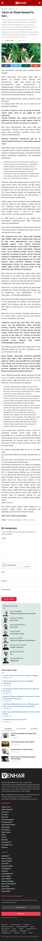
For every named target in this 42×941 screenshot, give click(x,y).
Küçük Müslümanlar (21, 926)
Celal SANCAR (6, 868)
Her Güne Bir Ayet (15, 924)
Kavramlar (4, 817)
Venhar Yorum (6, 807)
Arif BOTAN (5, 863)
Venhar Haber (9, 40)
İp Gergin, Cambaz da (16, 647)
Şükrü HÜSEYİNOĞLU (17, 625)
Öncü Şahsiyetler (6, 822)
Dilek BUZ (4, 871)
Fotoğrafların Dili (6, 845)
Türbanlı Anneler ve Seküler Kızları (22, 749)
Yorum (3, 538)
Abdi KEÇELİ (5, 856)
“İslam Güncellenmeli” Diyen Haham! (22, 742)
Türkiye (10, 9)
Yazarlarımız (26, 924)
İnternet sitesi (5, 589)
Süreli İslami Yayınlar (8, 824)
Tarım (32, 520)
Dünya (3, 835)
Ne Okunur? (5, 812)
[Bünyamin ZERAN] (6, 640)
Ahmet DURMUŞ (16, 611)
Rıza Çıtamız (14, 627)
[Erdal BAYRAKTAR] (6, 660)
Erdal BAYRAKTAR (16, 658)
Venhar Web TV (6, 842)
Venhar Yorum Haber (7, 926)
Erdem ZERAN (6, 876)
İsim (3, 572)
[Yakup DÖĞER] (6, 633)
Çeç (11, 654)
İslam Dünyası (6, 832)
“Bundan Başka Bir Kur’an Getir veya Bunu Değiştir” (20, 675)
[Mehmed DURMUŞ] (6, 620)
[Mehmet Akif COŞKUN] (6, 647)
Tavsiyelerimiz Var (31, 928)
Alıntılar (32, 926)
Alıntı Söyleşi (5, 827)
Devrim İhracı (14, 620)
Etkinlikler (4, 840)
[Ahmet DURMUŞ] (6, 613)
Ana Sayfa (4, 9)
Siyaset (16, 9)
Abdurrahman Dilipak (14, 520)
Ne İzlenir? (4, 814)
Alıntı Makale (5, 829)
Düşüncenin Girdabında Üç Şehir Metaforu (23, 640)
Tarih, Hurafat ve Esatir (17, 634)
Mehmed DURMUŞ (16, 618)
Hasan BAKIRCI (6, 879)
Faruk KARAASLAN (17, 652)
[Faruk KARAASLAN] (6, 653)
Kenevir (25, 520)
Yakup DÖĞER (15, 631)
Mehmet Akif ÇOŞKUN (8, 884)
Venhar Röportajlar (7, 819)
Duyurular (4, 847)
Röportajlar (13, 930)
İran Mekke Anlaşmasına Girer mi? (15, 719)
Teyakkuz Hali (14, 660)
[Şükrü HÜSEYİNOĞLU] (6, 626)
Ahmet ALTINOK (6, 858)
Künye (24, 933)
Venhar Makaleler (7, 809)
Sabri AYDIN (5, 886)
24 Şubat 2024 (21, 40)
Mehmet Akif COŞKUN (18, 645)
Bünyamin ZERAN (16, 638)
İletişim (31, 933)
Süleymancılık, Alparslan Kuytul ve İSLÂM (22, 613)
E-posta (4, 581)
